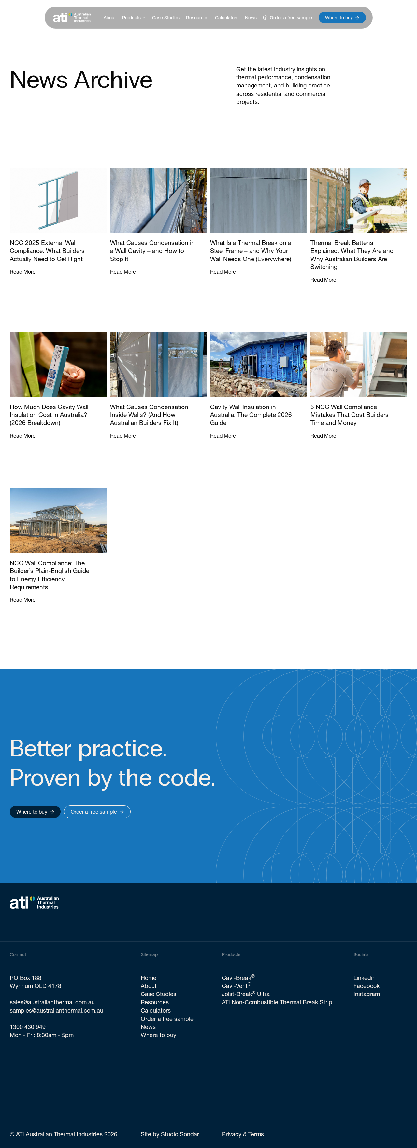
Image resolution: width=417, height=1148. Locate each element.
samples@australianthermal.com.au (56, 1010)
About (110, 17)
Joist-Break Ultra (246, 994)
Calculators (226, 17)
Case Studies (166, 17)
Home (148, 977)
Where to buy (158, 1035)
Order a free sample (167, 1018)
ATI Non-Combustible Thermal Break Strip (277, 1002)
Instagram (366, 994)
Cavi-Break (238, 977)
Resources (197, 17)
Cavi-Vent (236, 986)
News (251, 17)
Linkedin (364, 977)
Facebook (366, 986)
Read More (23, 271)
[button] (134, 17)
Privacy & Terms (243, 1134)
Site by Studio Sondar (170, 1134)
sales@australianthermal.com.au (52, 1002)
